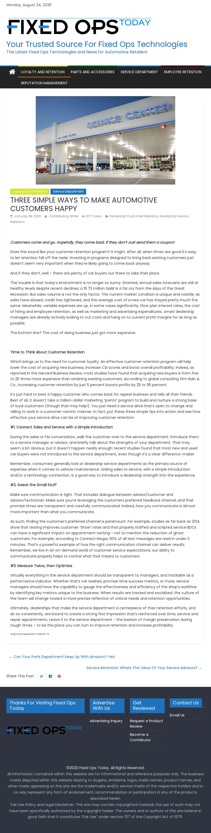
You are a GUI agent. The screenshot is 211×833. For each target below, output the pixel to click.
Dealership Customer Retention (134, 216)
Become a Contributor (140, 737)
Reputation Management (44, 83)
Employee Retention (182, 71)
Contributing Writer (64, 216)
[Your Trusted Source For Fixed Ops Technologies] (12, 72)
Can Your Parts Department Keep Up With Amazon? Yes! (62, 656)
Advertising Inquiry (106, 720)
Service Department (139, 71)
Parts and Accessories (93, 71)
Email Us (177, 715)
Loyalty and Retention (43, 71)
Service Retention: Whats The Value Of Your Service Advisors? (144, 667)
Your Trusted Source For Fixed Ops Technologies (97, 44)
